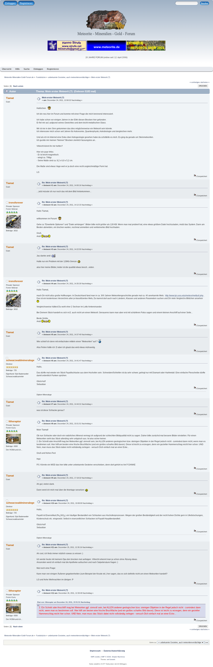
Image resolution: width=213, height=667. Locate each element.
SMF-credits (95, 657)
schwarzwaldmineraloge (20, 360)
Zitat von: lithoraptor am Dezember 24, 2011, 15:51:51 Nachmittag (63, 602)
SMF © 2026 (106, 657)
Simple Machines (118, 657)
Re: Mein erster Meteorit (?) (55, 182)
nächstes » (204, 82)
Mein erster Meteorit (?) (53, 97)
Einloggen (10, 3)
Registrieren (26, 3)
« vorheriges (195, 82)
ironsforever (16, 202)
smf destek (111, 659)
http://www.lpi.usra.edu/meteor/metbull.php (184, 295)
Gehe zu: (153, 642)
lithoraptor (15, 421)
